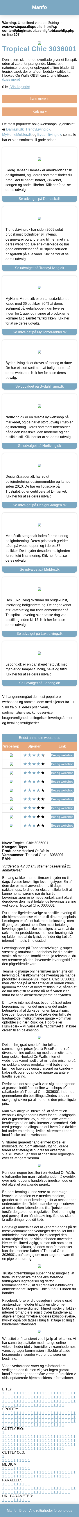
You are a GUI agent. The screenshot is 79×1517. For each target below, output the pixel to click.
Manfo (39, 7)
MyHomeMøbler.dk (17, 134)
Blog (23, 1510)
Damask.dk (15, 129)
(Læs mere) (11, 79)
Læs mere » (39, 99)
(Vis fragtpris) (19, 87)
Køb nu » (39, 111)
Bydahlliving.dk (49, 134)
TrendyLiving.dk (37, 129)
